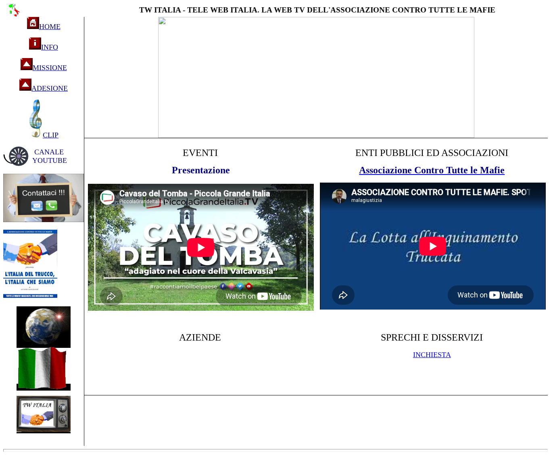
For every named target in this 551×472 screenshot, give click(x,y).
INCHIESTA (432, 355)
